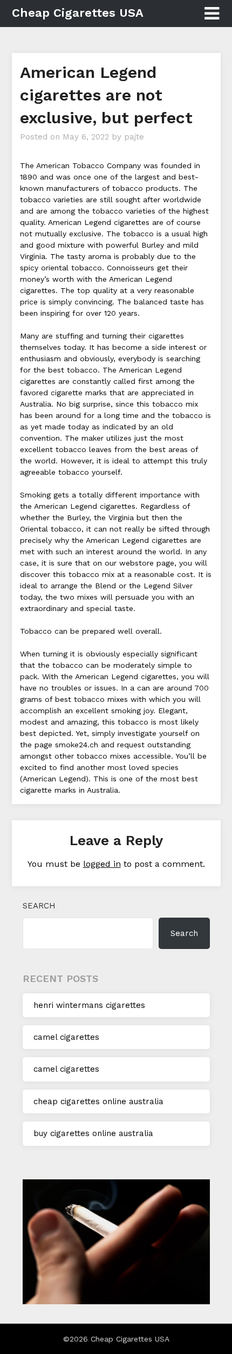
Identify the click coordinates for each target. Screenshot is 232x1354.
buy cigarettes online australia (93, 1133)
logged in (102, 864)
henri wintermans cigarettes (89, 1005)
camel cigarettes (66, 1037)
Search (39, 906)
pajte (134, 137)
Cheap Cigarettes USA (78, 12)
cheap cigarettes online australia (98, 1101)
